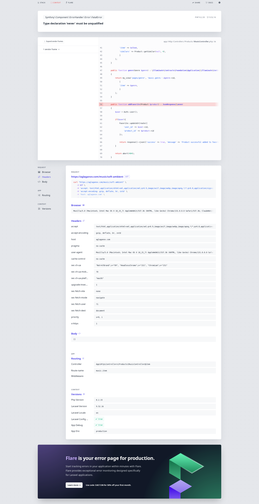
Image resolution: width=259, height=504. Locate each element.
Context (42, 204)
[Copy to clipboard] (212, 182)
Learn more (74, 485)
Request (42, 167)
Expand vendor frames (54, 41)
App (39, 190)
